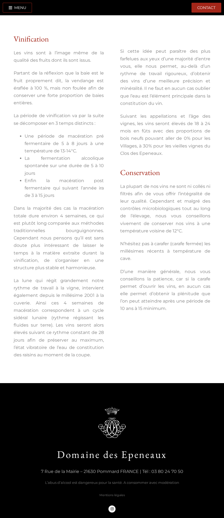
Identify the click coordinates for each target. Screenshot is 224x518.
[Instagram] (112, 509)
